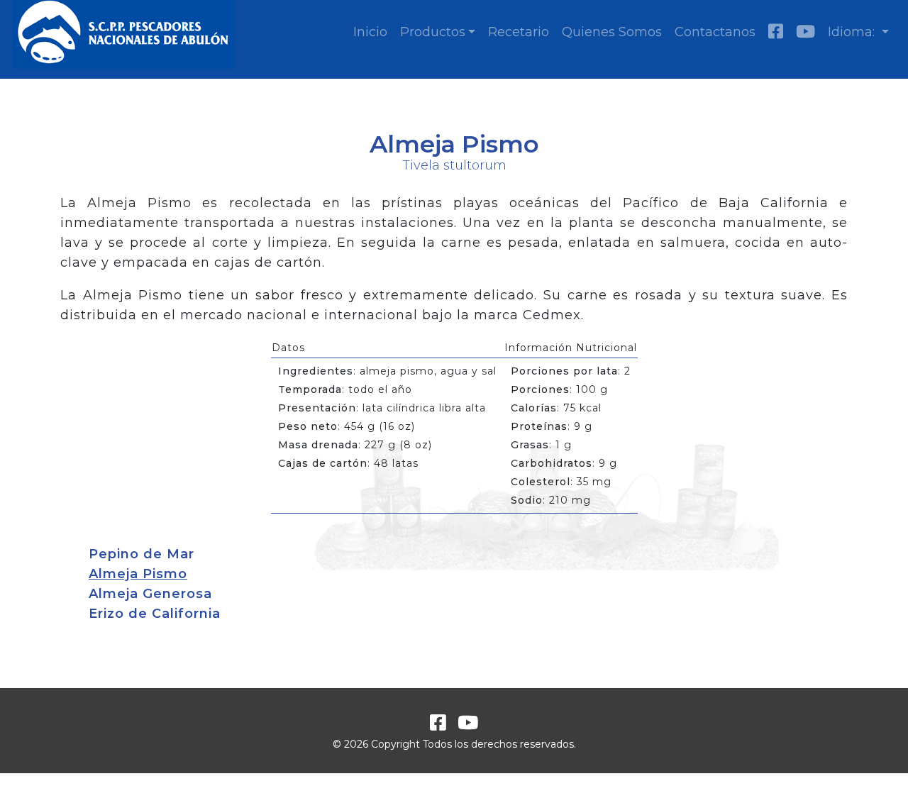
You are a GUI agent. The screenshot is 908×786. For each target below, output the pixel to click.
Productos (432, 32)
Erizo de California (155, 613)
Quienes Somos (612, 32)
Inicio (370, 32)
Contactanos (715, 32)
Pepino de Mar (141, 554)
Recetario (518, 32)
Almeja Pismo (138, 574)
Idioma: (853, 32)
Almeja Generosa (150, 594)
